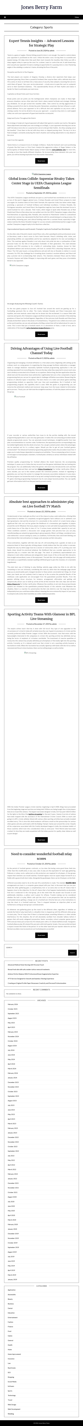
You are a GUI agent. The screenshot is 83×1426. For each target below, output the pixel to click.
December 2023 (13, 1082)
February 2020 (13, 1224)
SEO (9, 1372)
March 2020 (12, 1220)
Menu (77, 17)
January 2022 (12, 1179)
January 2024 (12, 1078)
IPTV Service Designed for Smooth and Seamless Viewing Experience (31, 979)
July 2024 (11, 1050)
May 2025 (11, 1023)
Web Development (14, 1409)
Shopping (11, 1377)
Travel (10, 1400)
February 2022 (13, 1174)
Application (11, 1290)
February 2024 (13, 1073)
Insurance (11, 1359)
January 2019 (12, 1279)
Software (11, 1386)
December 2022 (13, 1137)
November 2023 (13, 1087)
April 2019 (11, 1270)
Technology (12, 1395)
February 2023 (13, 1128)
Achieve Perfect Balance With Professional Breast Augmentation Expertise (33, 974)
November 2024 (13, 1036)
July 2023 (11, 1105)
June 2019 (11, 1261)
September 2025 (13, 1013)
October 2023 (12, 1091)
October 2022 (12, 1146)
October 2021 (12, 1192)
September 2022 (13, 1151)
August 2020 (12, 1197)
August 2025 (12, 1018)
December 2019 (13, 1233)
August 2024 (12, 1046)
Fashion (10, 1322)
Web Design (12, 1404)
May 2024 (11, 1059)
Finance (10, 1326)
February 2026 (13, 1004)
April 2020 (11, 1215)
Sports (10, 1391)
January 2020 (12, 1229)
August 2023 (12, 1101)
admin (52, 51)
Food (9, 1331)
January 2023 (12, 1133)
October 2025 (12, 1009)
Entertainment (13, 1317)
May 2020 (11, 1211)
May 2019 (11, 1266)
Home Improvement (14, 1354)
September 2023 (13, 1096)
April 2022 (11, 1165)
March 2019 (12, 1275)
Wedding (11, 1414)
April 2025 (11, 1027)
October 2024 (12, 1041)
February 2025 (13, 1032)
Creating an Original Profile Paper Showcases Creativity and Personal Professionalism (37, 983)
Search (9, 947)
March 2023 (12, 1123)
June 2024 (11, 1055)
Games (10, 1336)
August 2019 (12, 1252)
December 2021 (13, 1183)
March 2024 (12, 1068)
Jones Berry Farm (41, 7)
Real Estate (12, 1368)
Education (11, 1313)
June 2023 (11, 1110)
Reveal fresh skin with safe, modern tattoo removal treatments (29, 969)
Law (9, 1363)
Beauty (10, 1299)
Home (10, 1349)
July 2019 (11, 1256)
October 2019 (12, 1243)
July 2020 (11, 1201)
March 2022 (12, 1169)
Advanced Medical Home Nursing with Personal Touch (26, 965)
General (10, 1340)
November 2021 (13, 1188)
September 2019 (13, 1247)
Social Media (12, 1382)
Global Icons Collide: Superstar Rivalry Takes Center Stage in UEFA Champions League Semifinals (41, 183)
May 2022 (11, 1160)
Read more (41, 161)
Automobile (12, 1294)
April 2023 (11, 1119)
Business (11, 1304)
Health (10, 1345)
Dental (10, 1308)
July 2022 (11, 1156)
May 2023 (11, 1114)
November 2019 (13, 1238)
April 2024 (11, 1064)
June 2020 (11, 1206)
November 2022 (13, 1142)
